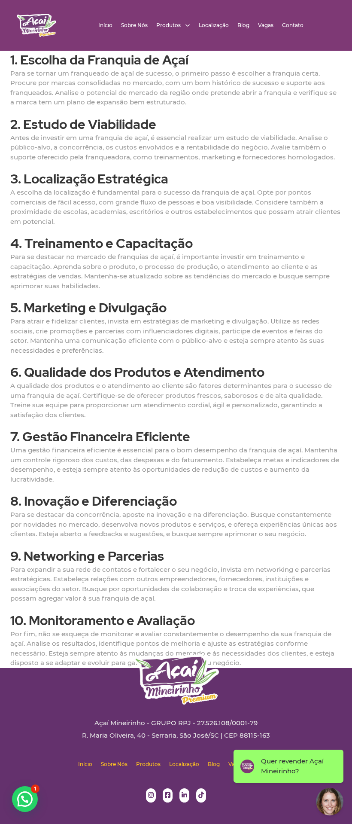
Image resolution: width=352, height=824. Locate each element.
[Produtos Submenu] (187, 25)
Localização (214, 25)
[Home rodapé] (176, 673)
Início (105, 25)
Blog (243, 25)
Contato (292, 25)
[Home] (36, 25)
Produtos (168, 25)
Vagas (265, 25)
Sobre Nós (134, 25)
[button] (25, 799)
